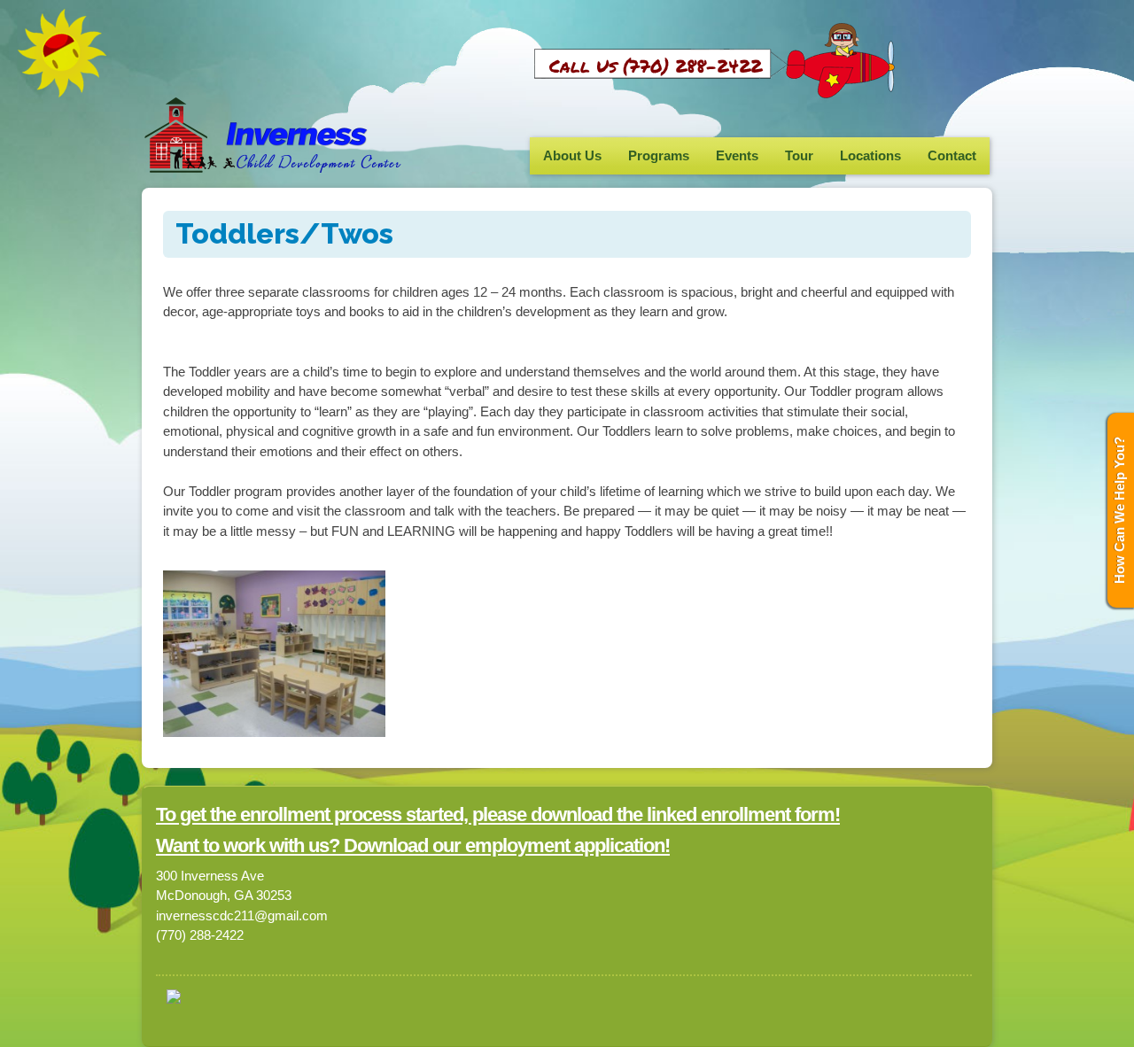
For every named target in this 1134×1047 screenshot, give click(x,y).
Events (737, 155)
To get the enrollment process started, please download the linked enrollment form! (498, 814)
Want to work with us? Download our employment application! (413, 845)
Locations (870, 155)
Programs (658, 155)
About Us (572, 155)
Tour (799, 155)
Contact (952, 155)
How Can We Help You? (1119, 510)
